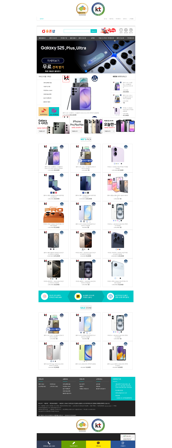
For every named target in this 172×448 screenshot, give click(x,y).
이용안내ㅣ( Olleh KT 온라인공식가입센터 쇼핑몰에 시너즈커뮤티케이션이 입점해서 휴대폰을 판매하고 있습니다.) (84, 403)
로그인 (105, 18)
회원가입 (111, 18)
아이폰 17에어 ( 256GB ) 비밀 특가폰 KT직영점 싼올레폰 (117, 282)
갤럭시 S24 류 (120, 38)
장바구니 (125, 18)
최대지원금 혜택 (47, 94)
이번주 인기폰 (47, 86)
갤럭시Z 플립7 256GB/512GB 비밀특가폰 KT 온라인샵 (54, 196)
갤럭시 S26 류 (53, 38)
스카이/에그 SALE (54, 386)
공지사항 (98, 384)
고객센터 (131, 18)
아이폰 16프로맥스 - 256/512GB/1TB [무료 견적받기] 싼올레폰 (54, 282)
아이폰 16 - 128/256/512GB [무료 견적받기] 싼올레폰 (118, 225)
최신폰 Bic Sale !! (67, 386)
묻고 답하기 (82, 384)
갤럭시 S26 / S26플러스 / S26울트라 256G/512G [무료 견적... (128, 85)
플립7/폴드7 (73, 38)
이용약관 (46, 403)
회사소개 (40, 403)
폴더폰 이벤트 (47, 102)
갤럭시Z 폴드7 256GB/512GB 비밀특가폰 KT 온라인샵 (86, 196)
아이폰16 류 (111, 38)
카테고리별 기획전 (45, 76)
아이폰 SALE (52, 384)
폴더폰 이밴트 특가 (67, 393)
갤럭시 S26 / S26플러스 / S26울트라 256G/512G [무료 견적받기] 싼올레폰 (81, 113)
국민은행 (123, 397)
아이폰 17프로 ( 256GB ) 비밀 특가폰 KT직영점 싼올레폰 (53, 225)
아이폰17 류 (64, 38)
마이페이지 (118, 18)
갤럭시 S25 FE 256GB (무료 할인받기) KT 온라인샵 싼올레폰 (86, 225)
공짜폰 (93, 38)
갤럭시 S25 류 (82, 38)
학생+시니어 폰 (103, 38)
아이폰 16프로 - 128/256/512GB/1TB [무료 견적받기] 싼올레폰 (86, 253)
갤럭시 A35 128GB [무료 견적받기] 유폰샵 (85, 364)
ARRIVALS (120, 76)
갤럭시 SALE (41, 384)
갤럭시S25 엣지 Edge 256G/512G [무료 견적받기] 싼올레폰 (53, 364)
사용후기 (81, 386)
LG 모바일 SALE (42, 386)
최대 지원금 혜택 (66, 391)
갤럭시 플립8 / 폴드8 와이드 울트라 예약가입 (117, 196)
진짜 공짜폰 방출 (48, 83)
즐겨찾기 (42, 18)
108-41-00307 (108, 406)
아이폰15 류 (130, 38)
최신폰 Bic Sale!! (48, 90)
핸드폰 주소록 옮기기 (101, 388)
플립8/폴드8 (42, 38)
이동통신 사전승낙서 (84, 388)
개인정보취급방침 (54, 403)
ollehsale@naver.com (121, 393)
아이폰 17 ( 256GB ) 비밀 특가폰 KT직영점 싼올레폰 (128, 109)
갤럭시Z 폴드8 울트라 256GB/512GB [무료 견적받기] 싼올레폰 (54, 253)
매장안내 (98, 386)
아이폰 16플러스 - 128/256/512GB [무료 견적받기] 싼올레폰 (86, 282)
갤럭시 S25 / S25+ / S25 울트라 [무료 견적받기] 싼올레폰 (128, 96)
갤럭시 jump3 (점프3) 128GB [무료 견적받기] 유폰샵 (117, 364)
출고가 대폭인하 (47, 98)
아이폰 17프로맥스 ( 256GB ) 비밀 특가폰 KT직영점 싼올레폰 (118, 253)
